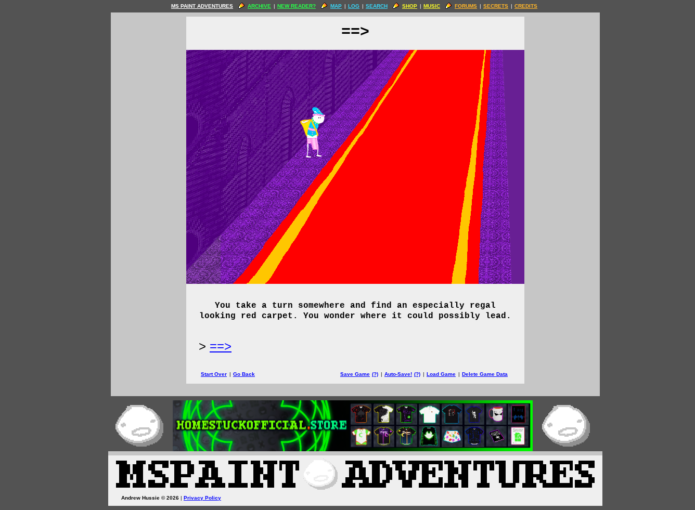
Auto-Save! (398, 374)
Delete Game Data (485, 374)
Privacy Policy (202, 498)
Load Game (441, 374)
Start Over (214, 374)
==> (220, 346)
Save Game (355, 374)
